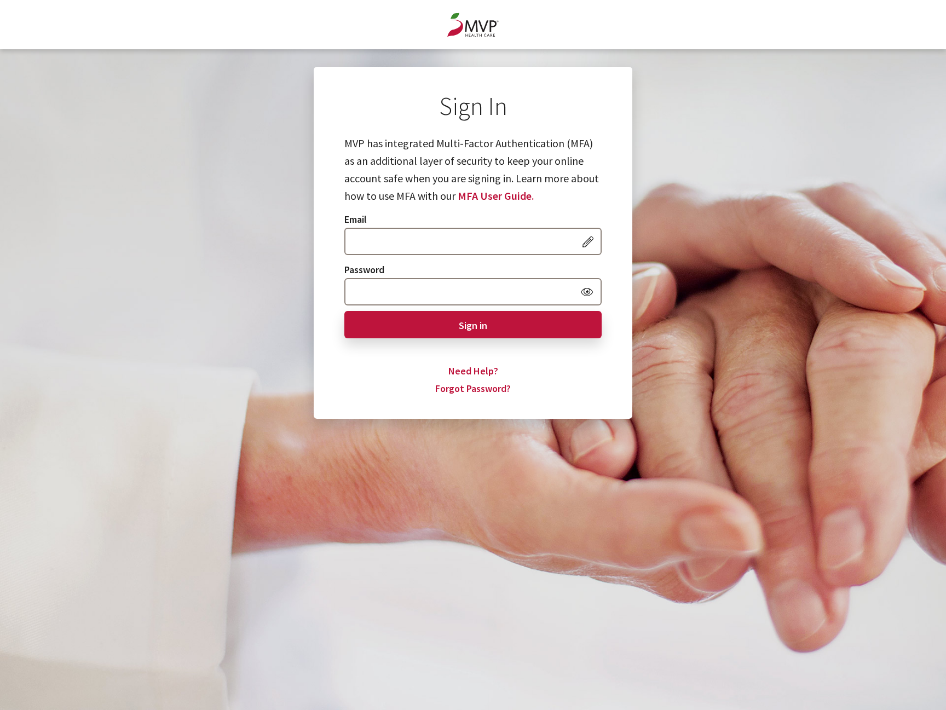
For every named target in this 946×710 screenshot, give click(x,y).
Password (364, 269)
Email (355, 219)
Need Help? (473, 371)
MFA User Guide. (496, 196)
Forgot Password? (473, 388)
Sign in (473, 325)
